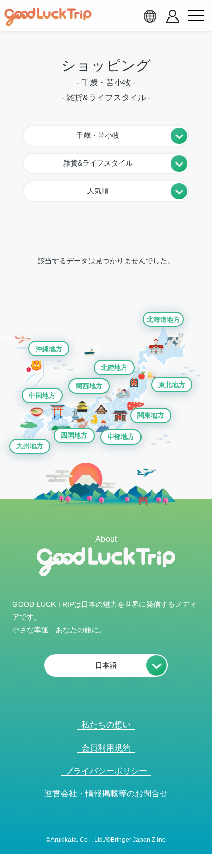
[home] (48, 17)
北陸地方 (114, 367)
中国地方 (42, 395)
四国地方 (74, 435)
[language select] (149, 16)
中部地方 (121, 437)
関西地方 (89, 386)
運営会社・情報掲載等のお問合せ (106, 793)
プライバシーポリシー (106, 771)
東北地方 (171, 385)
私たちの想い (106, 724)
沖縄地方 (49, 349)
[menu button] (196, 16)
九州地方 (29, 446)
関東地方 (150, 415)
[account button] (172, 16)
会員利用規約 (106, 747)
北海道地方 (163, 319)
